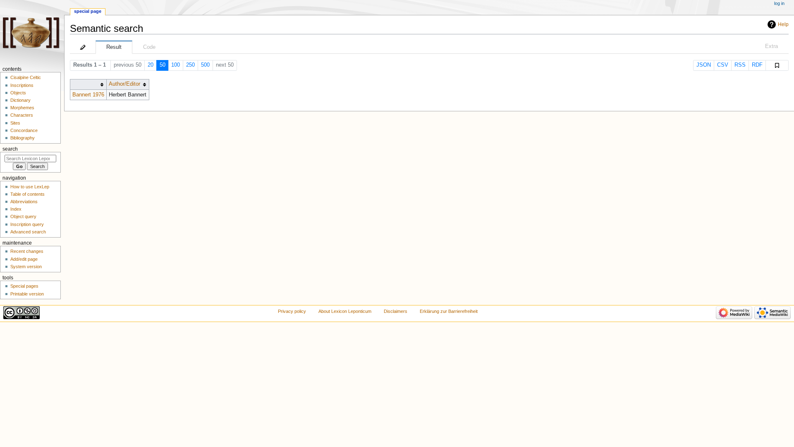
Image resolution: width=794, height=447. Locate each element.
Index (16, 209)
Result (114, 47)
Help (783, 24)
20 (150, 65)
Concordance (24, 130)
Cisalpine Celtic (25, 77)
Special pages (24, 286)
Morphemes (22, 107)
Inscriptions (21, 85)
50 (162, 65)
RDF (757, 65)
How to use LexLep (29, 186)
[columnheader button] (88, 84)
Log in (779, 3)
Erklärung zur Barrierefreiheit (449, 311)
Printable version (27, 293)
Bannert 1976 (88, 95)
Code (149, 47)
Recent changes (26, 251)
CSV (722, 65)
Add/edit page (24, 259)
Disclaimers (395, 311)
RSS (740, 65)
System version (26, 266)
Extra (771, 46)
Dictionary (20, 100)
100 (175, 65)
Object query (23, 216)
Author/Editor (124, 84)
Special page (87, 11)
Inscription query (27, 224)
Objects (18, 92)
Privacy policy (292, 311)
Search (10, 149)
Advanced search (28, 231)
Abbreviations (24, 201)
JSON (703, 65)
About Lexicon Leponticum (344, 311)
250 (190, 65)
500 (205, 65)
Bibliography (22, 137)
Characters (21, 115)
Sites (15, 122)
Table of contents (27, 194)
